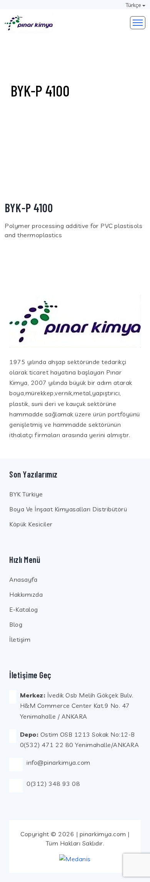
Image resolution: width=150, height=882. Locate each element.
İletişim (19, 639)
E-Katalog (23, 609)
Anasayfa (23, 579)
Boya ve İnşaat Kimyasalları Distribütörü (68, 509)
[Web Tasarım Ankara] (75, 859)
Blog (15, 624)
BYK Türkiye (26, 494)
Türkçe (133, 5)
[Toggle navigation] (137, 22)
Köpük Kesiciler (31, 524)
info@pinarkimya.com (58, 762)
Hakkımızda (26, 594)
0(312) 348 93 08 (53, 783)
